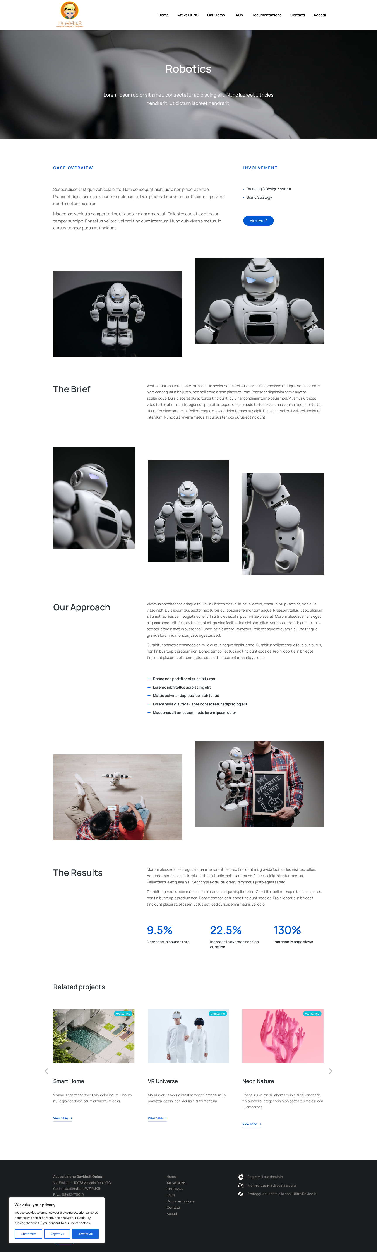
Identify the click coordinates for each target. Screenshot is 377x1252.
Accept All (85, 1234)
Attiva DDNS (188, 14)
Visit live (256, 221)
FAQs (238, 14)
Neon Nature (258, 1080)
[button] (46, 1071)
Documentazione (267, 14)
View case (60, 1118)
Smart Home (68, 1080)
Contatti (297, 14)
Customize (28, 1234)
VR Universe (163, 1080)
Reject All (57, 1234)
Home (163, 14)
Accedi (320, 14)
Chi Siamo (216, 14)
